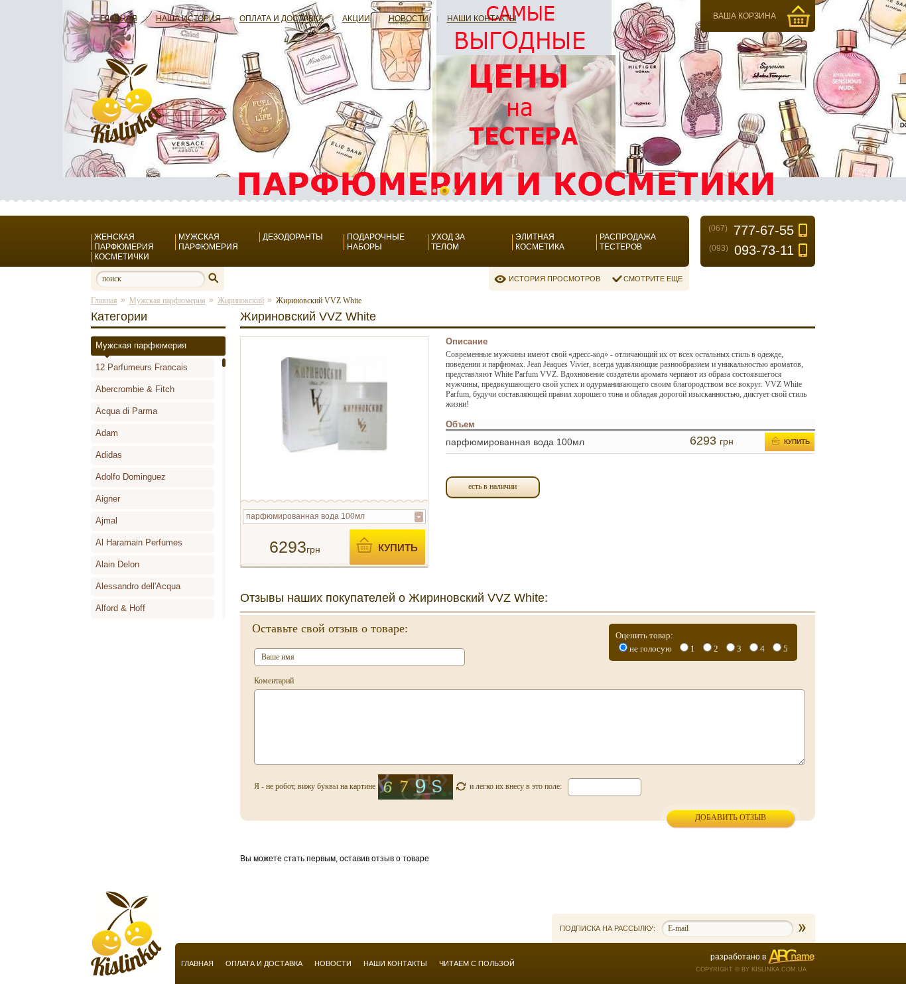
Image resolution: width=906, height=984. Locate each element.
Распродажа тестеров (628, 241)
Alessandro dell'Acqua (138, 586)
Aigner (108, 499)
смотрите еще (652, 279)
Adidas (109, 455)
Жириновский (241, 301)
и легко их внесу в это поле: (516, 786)
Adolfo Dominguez (131, 477)
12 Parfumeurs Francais (142, 367)
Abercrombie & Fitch (135, 389)
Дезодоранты (293, 237)
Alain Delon (117, 564)
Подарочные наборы (376, 241)
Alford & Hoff (120, 608)
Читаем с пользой (477, 963)
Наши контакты (482, 18)
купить (398, 547)
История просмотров (554, 279)
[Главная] (126, 140)
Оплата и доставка (281, 18)
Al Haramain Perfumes (139, 542)
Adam (107, 433)
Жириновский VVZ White (318, 301)
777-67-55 (751, 230)
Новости (408, 18)
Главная (118, 18)
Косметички (121, 256)
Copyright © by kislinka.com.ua (751, 969)
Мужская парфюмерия (208, 241)
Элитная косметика (539, 241)
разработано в (738, 956)
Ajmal (106, 521)
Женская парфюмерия (124, 241)
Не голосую (650, 649)
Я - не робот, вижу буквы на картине (314, 786)
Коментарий (274, 680)
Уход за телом (448, 241)
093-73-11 (751, 250)
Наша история (188, 18)
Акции (356, 18)
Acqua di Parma (126, 411)
